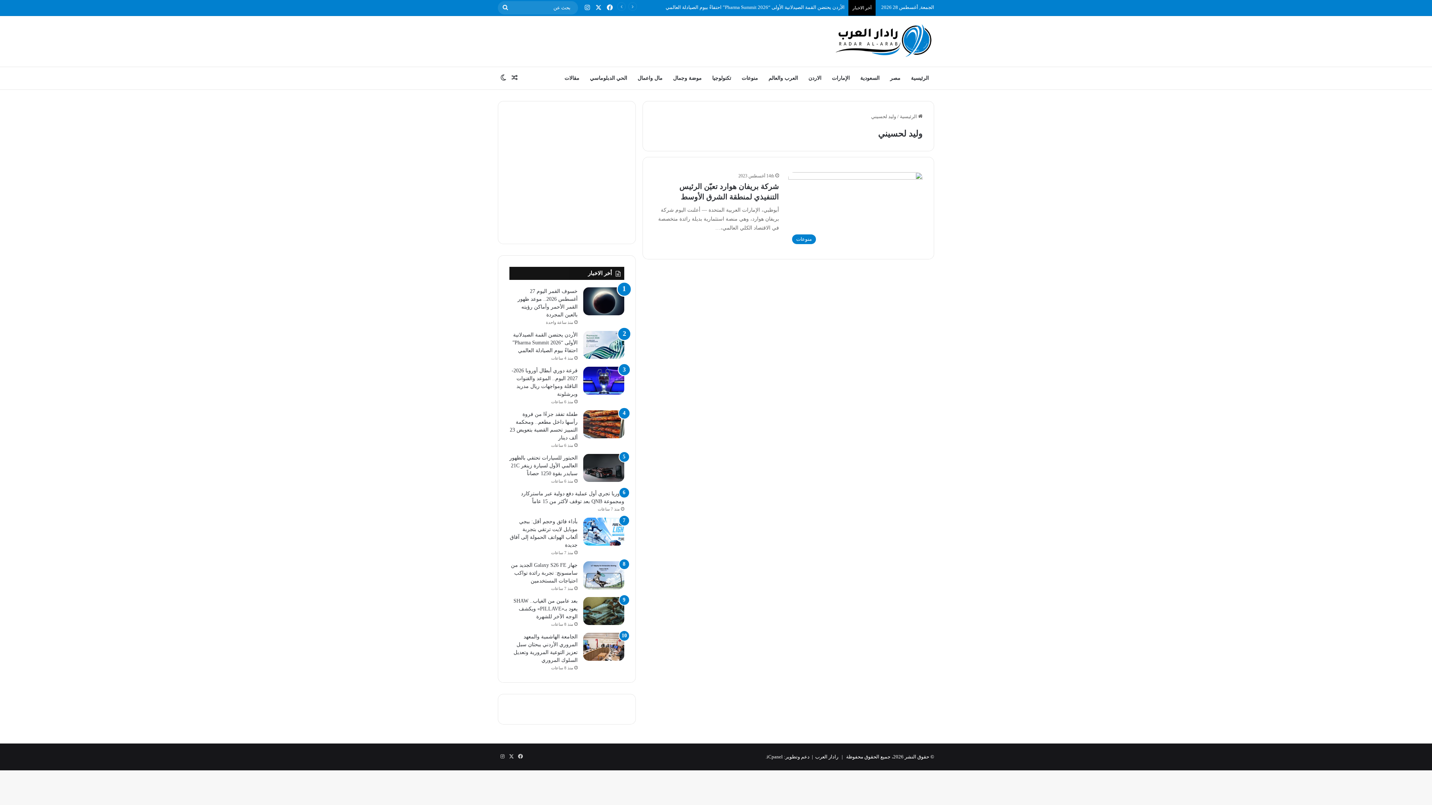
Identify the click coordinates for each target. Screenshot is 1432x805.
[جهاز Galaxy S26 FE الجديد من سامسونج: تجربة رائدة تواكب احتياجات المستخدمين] (603, 575)
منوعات (750, 78)
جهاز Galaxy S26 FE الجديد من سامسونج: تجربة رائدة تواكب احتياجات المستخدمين (544, 573)
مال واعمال (650, 78)
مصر (895, 78)
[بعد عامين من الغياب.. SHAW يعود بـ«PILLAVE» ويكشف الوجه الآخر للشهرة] (603, 611)
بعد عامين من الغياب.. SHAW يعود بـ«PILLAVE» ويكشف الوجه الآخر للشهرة (546, 608)
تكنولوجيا (721, 78)
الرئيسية (920, 78)
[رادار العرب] (883, 40)
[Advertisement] (641, 40)
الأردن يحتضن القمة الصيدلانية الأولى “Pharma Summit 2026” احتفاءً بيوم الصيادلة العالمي (755, 7)
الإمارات (841, 78)
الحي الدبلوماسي (608, 78)
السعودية (870, 78)
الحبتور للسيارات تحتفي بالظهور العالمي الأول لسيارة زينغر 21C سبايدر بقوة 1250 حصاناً (543, 465)
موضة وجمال (687, 78)
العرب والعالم (783, 78)
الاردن (815, 78)
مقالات (572, 78)
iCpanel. (774, 757)
